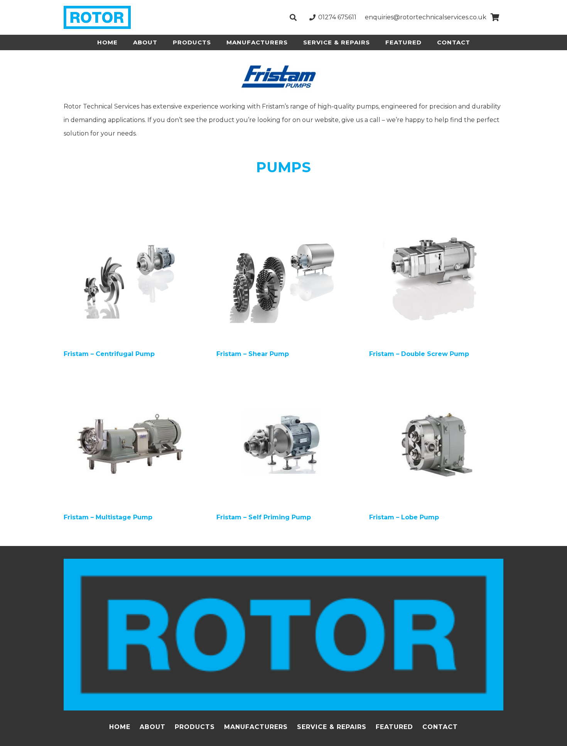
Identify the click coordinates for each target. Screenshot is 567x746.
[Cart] (494, 17)
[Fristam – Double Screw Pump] (436, 219)
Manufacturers (256, 727)
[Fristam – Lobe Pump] (436, 383)
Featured (394, 727)
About (152, 727)
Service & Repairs (331, 727)
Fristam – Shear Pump (252, 354)
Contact (440, 727)
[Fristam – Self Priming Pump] (283, 383)
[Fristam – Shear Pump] (283, 219)
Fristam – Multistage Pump (108, 517)
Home (119, 727)
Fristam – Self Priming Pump (263, 517)
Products (195, 727)
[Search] (293, 17)
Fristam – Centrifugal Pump (109, 354)
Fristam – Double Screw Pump (419, 354)
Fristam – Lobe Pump (404, 517)
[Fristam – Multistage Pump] (131, 383)
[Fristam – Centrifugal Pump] (131, 219)
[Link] (97, 17)
